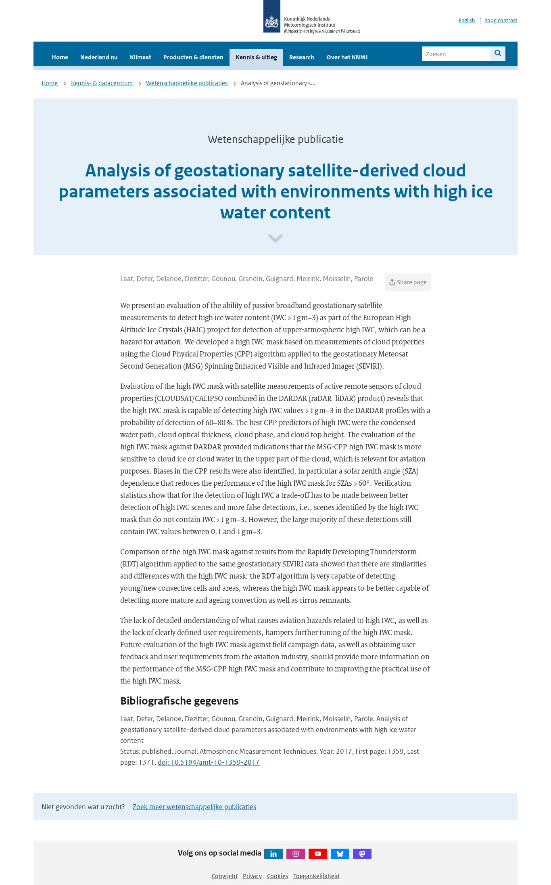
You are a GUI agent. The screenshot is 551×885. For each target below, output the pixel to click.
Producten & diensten (193, 57)
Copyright (225, 876)
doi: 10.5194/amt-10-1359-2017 (209, 762)
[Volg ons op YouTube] (318, 854)
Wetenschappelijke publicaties (186, 83)
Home (60, 57)
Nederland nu (99, 57)
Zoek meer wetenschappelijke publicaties (194, 806)
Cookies (277, 876)
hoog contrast (501, 20)
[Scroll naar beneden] (275, 238)
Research (301, 57)
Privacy (252, 876)
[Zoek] (497, 53)
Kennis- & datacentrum (102, 83)
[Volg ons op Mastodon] (362, 854)
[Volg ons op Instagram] (296, 854)
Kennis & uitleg (256, 57)
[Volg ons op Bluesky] (340, 854)
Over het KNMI (347, 57)
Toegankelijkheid (316, 876)
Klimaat (140, 57)
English (467, 20)
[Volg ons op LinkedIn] (273, 854)
